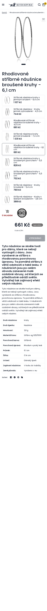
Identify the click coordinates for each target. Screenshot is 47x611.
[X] (14, 377)
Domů (4, 12)
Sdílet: (5, 377)
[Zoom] (43, 19)
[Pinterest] (18, 377)
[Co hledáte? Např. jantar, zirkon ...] (39, 4)
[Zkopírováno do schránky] (22, 377)
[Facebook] (11, 377)
